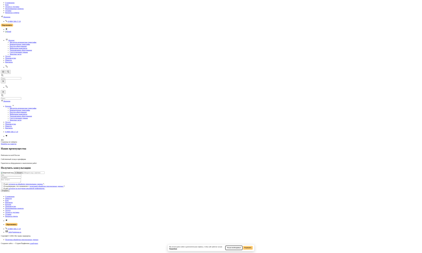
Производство (10, 58)
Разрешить (247, 247)
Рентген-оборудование (18, 46)
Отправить (5, 190)
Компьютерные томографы (20, 44)
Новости (8, 60)
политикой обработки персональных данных (47, 186)
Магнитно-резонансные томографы (23, 42)
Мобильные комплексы (18, 48)
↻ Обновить (19, 173)
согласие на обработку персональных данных (26, 184)
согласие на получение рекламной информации (27, 188)
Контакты (9, 62)
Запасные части (15, 54)
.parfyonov (34, 243)
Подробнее (173, 249)
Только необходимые (234, 247)
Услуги (8, 56)
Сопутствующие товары (19, 52)
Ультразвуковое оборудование (21, 50)
